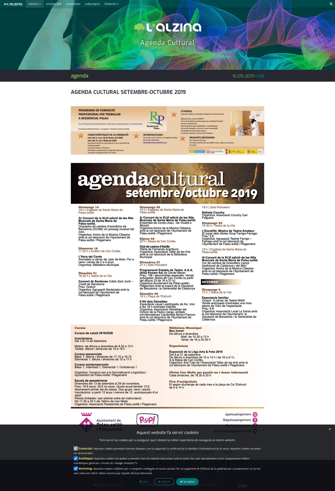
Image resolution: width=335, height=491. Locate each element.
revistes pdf (53, 4)
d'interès (110, 4)
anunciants (73, 4)
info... (145, 481)
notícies (33, 4)
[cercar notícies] (331, 4)
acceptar (189, 481)
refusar (165, 481)
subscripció (92, 4)
